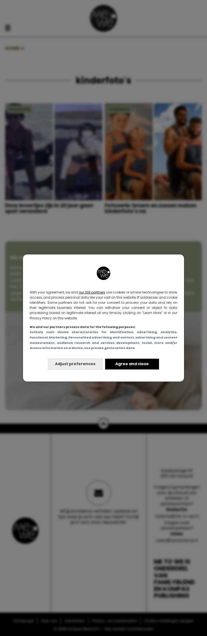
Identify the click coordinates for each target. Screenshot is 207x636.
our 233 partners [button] (92, 292)
